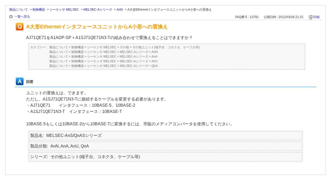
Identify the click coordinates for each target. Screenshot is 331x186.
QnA (155, 66)
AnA (154, 56)
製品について (18, 9)
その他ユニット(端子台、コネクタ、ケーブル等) (166, 47)
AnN (120, 9)
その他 (124, 47)
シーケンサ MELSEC (64, 9)
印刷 (316, 17)
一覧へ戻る (22, 16)
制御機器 (39, 9)
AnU (155, 61)
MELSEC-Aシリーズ (98, 9)
